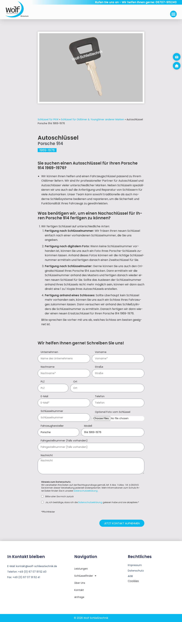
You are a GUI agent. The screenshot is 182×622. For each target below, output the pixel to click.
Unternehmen (49, 352)
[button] (173, 14)
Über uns (79, 583)
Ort (75, 381)
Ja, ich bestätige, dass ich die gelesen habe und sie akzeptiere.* (92, 502)
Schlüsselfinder (83, 576)
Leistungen (81, 568)
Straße (99, 367)
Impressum (135, 565)
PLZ (43, 381)
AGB (130, 576)
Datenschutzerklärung (86, 490)
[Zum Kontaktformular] (176, 65)
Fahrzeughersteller (52, 426)
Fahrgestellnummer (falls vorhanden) (64, 440)
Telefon (100, 396)
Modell (88, 426)
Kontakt (79, 590)
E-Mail (44, 396)
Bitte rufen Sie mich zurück (59, 496)
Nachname (48, 367)
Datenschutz (136, 570)
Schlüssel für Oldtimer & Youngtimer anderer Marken (92, 119)
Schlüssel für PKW (48, 119)
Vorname (100, 352)
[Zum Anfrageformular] (176, 57)
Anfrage (79, 597)
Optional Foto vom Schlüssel (112, 412)
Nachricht (47, 455)
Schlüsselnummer (52, 411)
